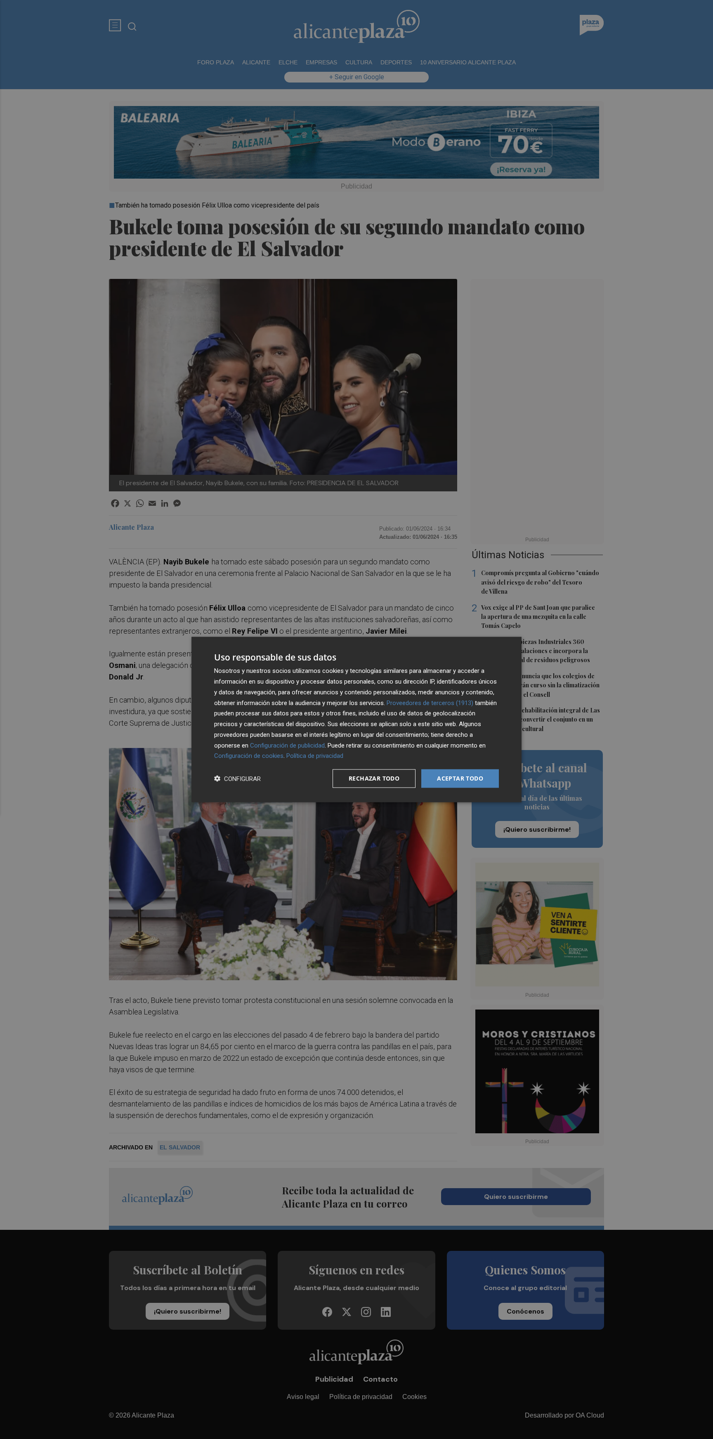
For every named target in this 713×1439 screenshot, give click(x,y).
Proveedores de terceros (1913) (430, 702)
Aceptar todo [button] (460, 778)
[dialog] (356, 719)
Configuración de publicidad (287, 745)
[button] (237, 778)
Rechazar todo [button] (374, 778)
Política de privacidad (314, 756)
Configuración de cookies (248, 756)
